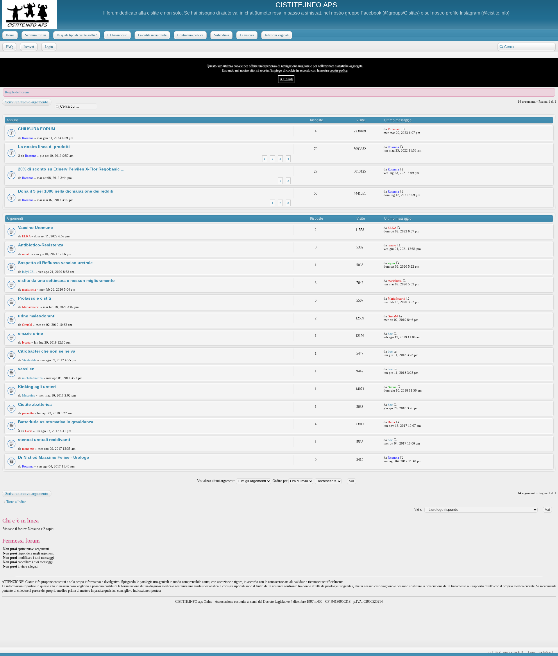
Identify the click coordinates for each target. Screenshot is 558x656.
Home (10, 35)
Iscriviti (29, 47)
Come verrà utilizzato (348, 652)
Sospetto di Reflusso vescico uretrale (55, 262)
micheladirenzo (32, 378)
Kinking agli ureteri (37, 386)
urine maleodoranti (37, 316)
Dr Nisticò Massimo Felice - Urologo (53, 457)
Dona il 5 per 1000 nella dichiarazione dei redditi (65, 191)
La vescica (247, 35)
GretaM (27, 324)
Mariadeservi (31, 307)
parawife (28, 413)
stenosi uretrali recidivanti (44, 439)
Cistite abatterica (35, 404)
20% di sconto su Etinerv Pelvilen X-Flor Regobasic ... (71, 169)
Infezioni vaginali (277, 35)
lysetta (26, 342)
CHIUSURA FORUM (36, 129)
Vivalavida (29, 360)
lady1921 (28, 271)
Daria (28, 431)
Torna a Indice (16, 502)
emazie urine (30, 333)
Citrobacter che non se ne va (46, 351)
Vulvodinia (221, 35)
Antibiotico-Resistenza (40, 245)
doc (390, 333)
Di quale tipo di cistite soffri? (76, 35)
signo (391, 263)
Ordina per (280, 481)
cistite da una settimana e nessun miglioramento (66, 280)
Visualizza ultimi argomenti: (216, 481)
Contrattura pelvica (190, 35)
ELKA (26, 236)
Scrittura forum (35, 35)
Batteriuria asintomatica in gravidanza (55, 421)
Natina (392, 387)
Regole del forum (17, 92)
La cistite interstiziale (152, 35)
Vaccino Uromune (35, 227)
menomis (28, 448)
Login (49, 47)
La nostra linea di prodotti (44, 146)
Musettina (28, 395)
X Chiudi (286, 79)
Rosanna (27, 138)
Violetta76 (394, 129)
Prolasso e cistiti (34, 298)
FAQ (9, 47)
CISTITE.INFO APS (306, 5)
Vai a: (418, 509)
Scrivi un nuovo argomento (26, 102)
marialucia (29, 289)
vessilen (26, 369)
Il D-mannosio (117, 35)
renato (26, 254)
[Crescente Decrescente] (338, 481)
